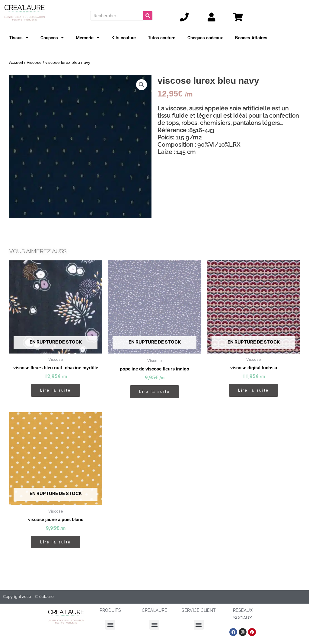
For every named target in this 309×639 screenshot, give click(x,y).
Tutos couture (161, 38)
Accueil (16, 62)
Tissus (16, 38)
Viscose (34, 62)
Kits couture (123, 38)
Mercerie (85, 38)
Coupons (49, 38)
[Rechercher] (147, 15)
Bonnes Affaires (251, 38)
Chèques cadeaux (205, 38)
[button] (141, 84)
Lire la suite (55, 390)
